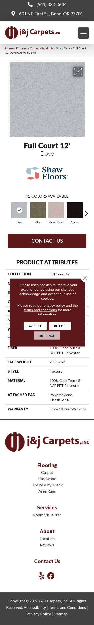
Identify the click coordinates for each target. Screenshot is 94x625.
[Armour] (75, 210)
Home (9, 48)
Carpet (34, 48)
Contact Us (47, 241)
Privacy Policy (38, 613)
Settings (47, 335)
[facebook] (51, 576)
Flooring (21, 48)
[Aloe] (38, 210)
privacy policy (54, 305)
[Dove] (19, 210)
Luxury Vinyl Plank (47, 484)
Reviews (47, 544)
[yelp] (41, 576)
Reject (59, 326)
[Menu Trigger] (83, 33)
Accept (35, 326)
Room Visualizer (47, 514)
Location (47, 538)
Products (47, 48)
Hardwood (47, 478)
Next (86, 210)
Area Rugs (47, 491)
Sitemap (61, 613)
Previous (7, 210)
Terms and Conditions (67, 607)
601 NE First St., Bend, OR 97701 (51, 13)
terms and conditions (40, 310)
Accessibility (35, 607)
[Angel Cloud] (56, 210)
